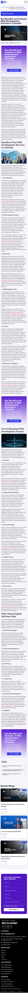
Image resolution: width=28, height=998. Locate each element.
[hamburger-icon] (25, 2)
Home (3, 7)
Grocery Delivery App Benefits (11, 831)
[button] (25, 13)
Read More (4, 809)
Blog (7, 7)
